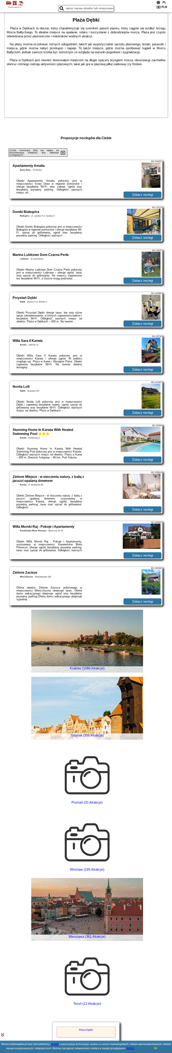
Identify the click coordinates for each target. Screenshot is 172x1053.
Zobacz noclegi (142, 194)
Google (55, 1044)
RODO (130, 1048)
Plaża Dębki (86, 1029)
